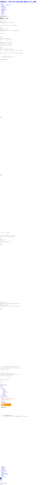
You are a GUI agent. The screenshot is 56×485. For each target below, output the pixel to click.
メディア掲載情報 (4, 9)
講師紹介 (3, 10)
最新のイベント (5, 395)
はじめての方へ (4, 7)
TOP (2, 5)
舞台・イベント (4, 14)
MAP (27, 416)
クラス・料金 (3, 468)
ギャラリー (3, 469)
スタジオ (4, 390)
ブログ (2, 13)
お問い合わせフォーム (5, 402)
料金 (5, 396)
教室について (3, 6)
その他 (4, 393)
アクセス (3, 11)
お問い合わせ (3, 472)
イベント (4, 391)
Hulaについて (5, 389)
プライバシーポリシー (5, 473)
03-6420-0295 (1, 3)
